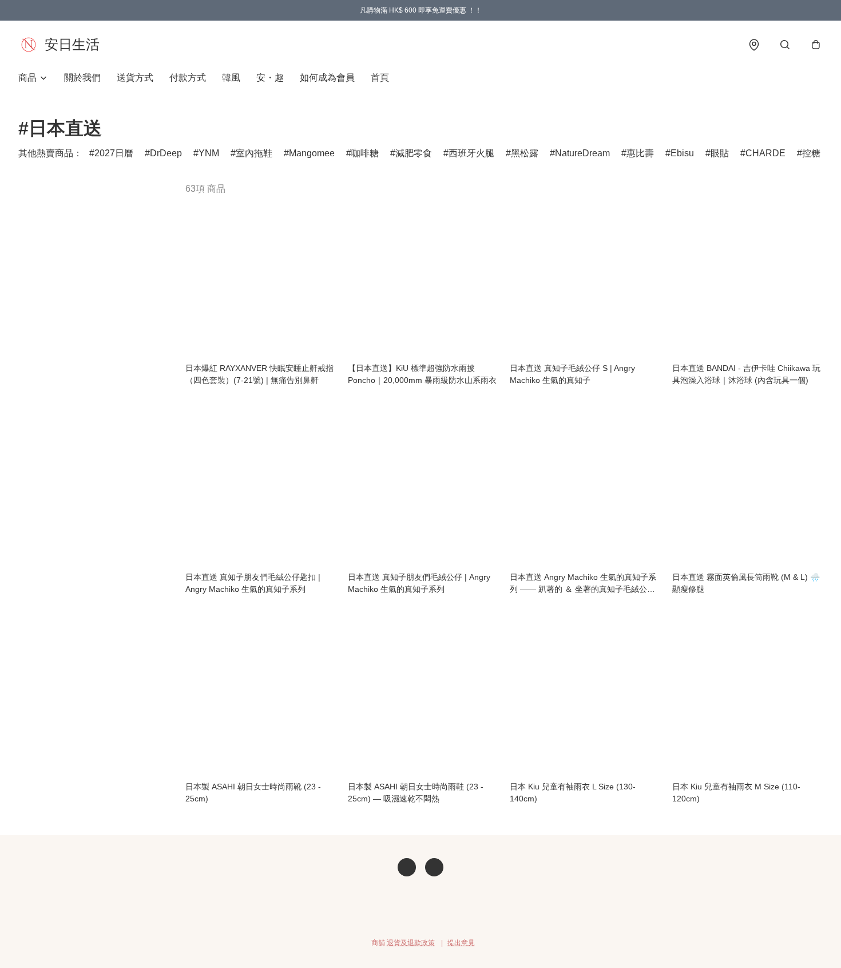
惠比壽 (640, 153)
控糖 (811, 153)
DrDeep (166, 153)
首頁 (380, 77)
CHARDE (765, 153)
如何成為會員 (327, 77)
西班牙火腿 (471, 153)
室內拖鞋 (254, 153)
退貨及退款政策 (411, 943)
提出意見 (461, 943)
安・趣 (270, 77)
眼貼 (720, 153)
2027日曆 (113, 153)
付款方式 (187, 77)
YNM (209, 153)
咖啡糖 (365, 153)
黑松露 (524, 153)
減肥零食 (413, 153)
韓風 (231, 77)
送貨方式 (135, 77)
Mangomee (312, 153)
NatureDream (582, 153)
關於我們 (82, 77)
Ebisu (682, 153)
